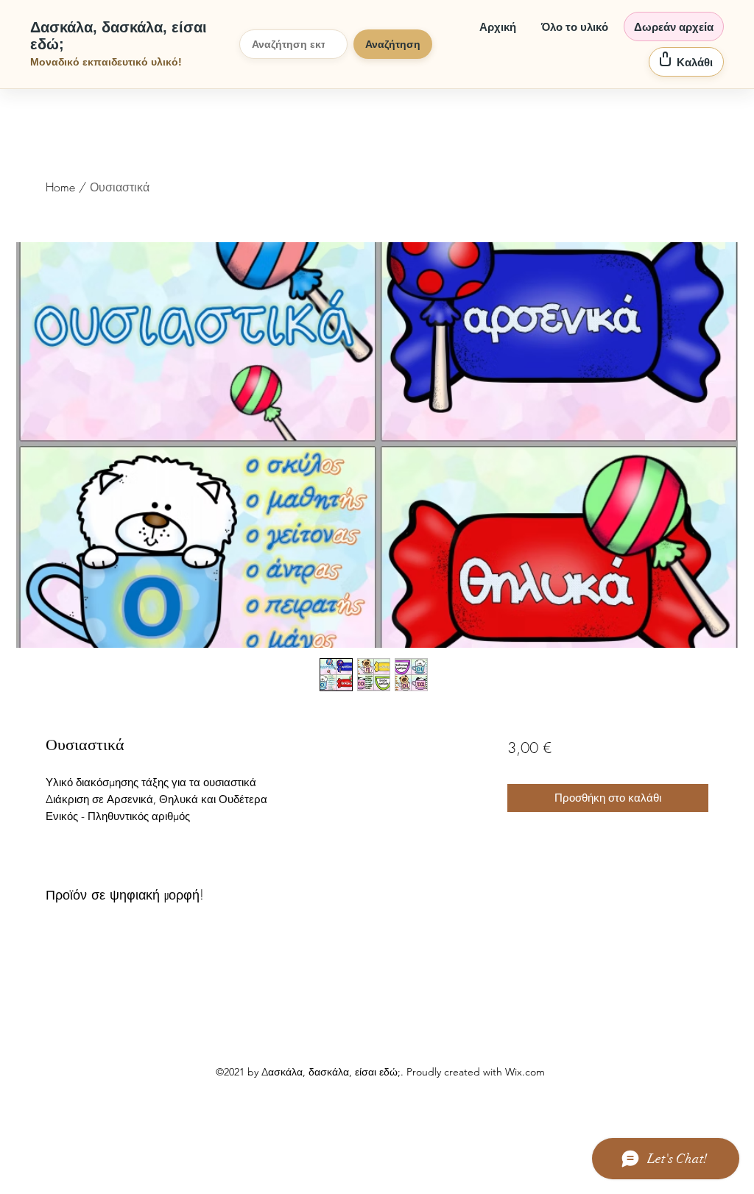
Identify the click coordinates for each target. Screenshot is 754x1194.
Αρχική (497, 27)
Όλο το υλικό (574, 27)
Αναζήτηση (392, 44)
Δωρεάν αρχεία (674, 27)
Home (60, 187)
